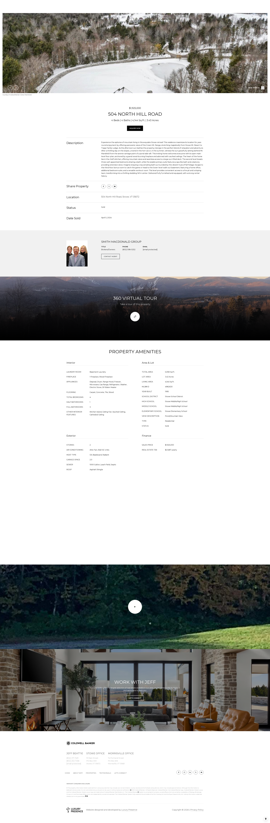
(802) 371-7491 (72, 758)
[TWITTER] (196, 772)
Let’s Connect (120, 773)
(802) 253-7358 (72, 761)
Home (67, 773)
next (16, 87)
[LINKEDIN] (190, 772)
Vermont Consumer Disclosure (78, 783)
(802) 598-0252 (128, 250)
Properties (91, 773)
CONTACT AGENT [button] (110, 256)
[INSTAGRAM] (184, 772)
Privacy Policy (197, 810)
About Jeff (78, 773)
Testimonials (105, 773)
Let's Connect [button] (135, 698)
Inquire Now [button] (135, 128)
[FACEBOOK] (179, 772)
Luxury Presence (129, 810)
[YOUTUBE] (201, 772)
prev (10, 87)
